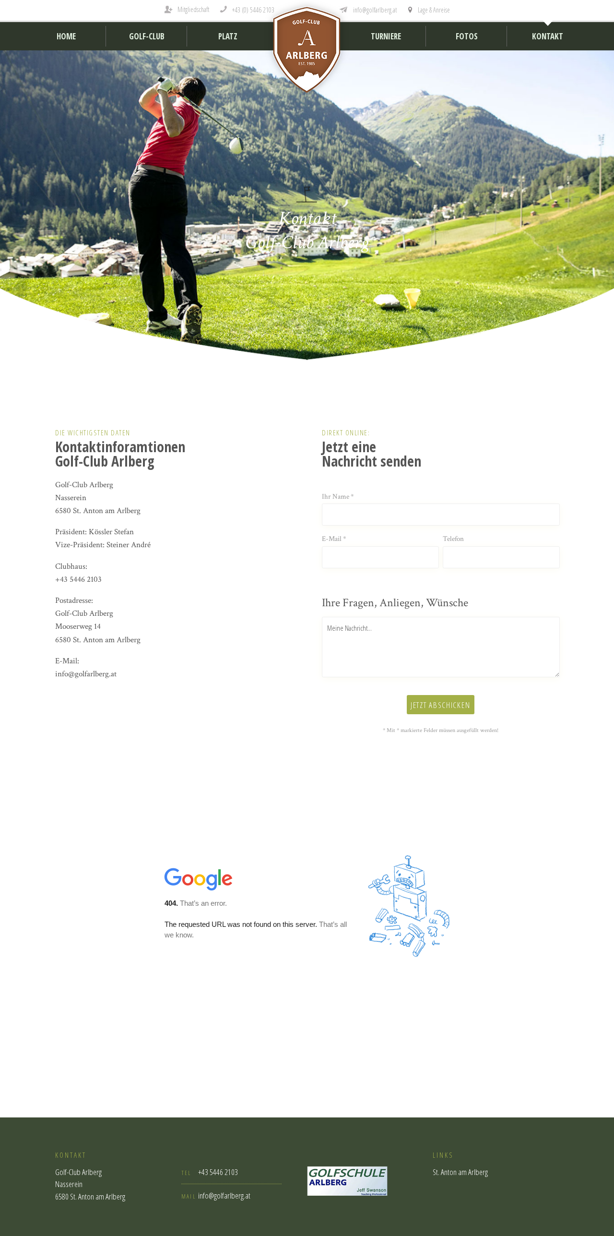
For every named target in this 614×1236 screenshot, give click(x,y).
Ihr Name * (338, 496)
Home (66, 36)
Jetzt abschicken (440, 704)
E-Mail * (334, 538)
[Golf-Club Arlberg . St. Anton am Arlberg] (306, 52)
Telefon (453, 538)
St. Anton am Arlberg (460, 1171)
